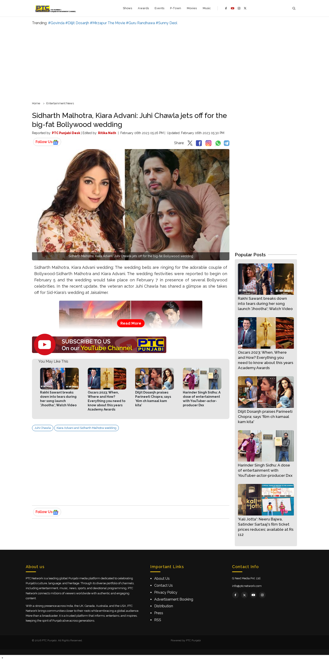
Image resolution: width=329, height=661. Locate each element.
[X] (245, 8)
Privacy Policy (165, 592)
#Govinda (56, 23)
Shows (127, 8)
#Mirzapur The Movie (107, 23)
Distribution (163, 606)
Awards (143, 8)
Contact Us (163, 585)
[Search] (294, 8)
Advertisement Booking (173, 599)
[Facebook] (226, 8)
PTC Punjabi (193, 640)
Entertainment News (60, 103)
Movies (192, 8)
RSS (157, 620)
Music (207, 8)
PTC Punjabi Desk (66, 133)
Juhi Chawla (42, 428)
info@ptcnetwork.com (247, 586)
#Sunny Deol (166, 23)
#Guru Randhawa (140, 23)
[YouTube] (232, 8)
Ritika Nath (107, 133)
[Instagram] (239, 8)
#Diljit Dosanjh (77, 23)
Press (158, 613)
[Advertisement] (164, 62)
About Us (162, 578)
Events (159, 8)
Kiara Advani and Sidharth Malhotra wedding (86, 428)
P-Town (175, 8)
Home (36, 103)
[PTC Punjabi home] (56, 8)
